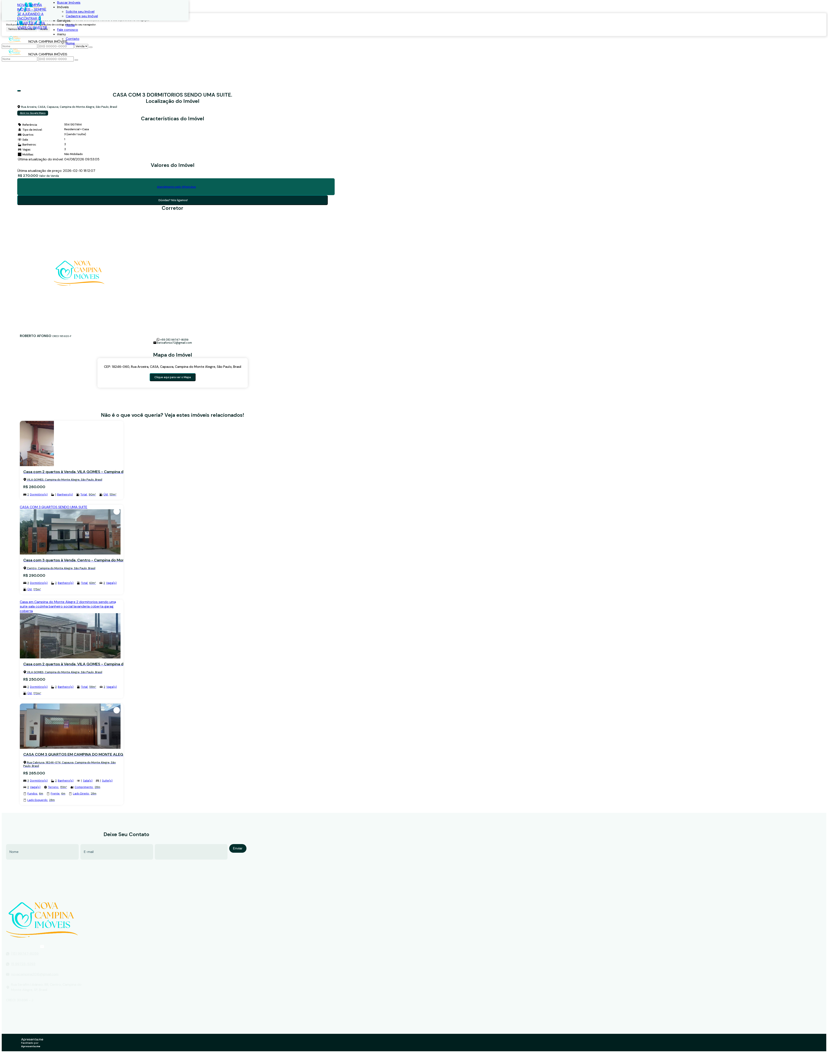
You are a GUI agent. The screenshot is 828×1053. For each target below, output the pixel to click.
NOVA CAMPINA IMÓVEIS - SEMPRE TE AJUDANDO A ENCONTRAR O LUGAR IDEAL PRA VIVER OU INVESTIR (32, 16)
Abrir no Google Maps (32, 112)
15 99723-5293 (23, 964)
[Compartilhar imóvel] (19, 90)
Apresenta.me (32, 1039)
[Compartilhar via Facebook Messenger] (179, 349)
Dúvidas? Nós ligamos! (173, 200)
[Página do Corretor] (79, 331)
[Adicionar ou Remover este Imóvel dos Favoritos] (116, 427)
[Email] (42, 946)
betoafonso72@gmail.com (174, 342)
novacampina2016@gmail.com (34, 974)
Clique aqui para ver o (172, 377)
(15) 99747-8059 (25, 953)
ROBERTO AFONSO (35, 336)
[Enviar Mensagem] (76, 60)
